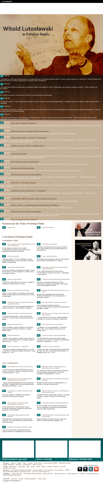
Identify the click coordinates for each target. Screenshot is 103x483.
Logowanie (14, 478)
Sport (27, 466)
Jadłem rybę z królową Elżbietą (15, 267)
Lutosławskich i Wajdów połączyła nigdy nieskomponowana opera (34, 199)
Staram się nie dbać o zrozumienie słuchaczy (19, 313)
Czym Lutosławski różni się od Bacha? (24, 220)
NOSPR (67, 470)
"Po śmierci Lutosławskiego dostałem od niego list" (29, 107)
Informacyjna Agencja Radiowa (32, 473)
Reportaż (56, 466)
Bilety (44, 478)
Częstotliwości (27, 464)
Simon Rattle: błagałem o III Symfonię (24, 123)
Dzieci (14, 468)
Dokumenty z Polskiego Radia (80, 459)
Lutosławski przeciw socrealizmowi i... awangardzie (28, 191)
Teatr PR (62, 466)
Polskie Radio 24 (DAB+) (50, 463)
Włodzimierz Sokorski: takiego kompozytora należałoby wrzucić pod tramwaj (37, 93)
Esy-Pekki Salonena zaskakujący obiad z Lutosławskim (30, 131)
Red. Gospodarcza (38, 470)
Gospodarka (21, 466)
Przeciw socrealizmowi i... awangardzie (18, 346)
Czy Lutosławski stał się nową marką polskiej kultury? (29, 85)
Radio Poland (38, 463)
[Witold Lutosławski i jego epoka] (18, 449)
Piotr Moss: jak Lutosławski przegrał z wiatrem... (20, 427)
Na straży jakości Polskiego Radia (22, 168)
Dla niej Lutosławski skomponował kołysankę (26, 115)
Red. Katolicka (59, 470)
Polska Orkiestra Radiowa (10, 471)
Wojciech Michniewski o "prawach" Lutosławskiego (28, 138)
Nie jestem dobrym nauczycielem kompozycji (54, 302)
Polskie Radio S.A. (44, 471)
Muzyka (49, 466)
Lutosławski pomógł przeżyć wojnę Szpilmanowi (55, 403)
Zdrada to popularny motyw (14, 324)
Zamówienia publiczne (92, 473)
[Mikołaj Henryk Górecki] (88, 236)
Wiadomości (12, 466)
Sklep (39, 478)
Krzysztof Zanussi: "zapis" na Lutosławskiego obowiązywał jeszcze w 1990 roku (19, 379)
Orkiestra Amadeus (25, 471)
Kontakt (21, 478)
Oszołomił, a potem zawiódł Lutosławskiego (26, 211)
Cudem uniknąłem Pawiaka (49, 256)
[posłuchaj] (2, 76)
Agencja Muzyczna (60, 473)
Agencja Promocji (48, 473)
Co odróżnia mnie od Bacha (49, 244)
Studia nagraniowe (72, 473)
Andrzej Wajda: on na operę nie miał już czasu (20, 366)
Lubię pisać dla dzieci (13, 256)
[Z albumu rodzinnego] (51, 449)
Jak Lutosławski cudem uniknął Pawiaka (25, 162)
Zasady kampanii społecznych (12, 475)
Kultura (38, 466)
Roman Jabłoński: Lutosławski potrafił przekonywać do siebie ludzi (17, 403)
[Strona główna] (7, 1)
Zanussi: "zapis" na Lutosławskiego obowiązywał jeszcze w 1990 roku (35, 205)
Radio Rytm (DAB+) (65, 463)
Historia (44, 466)
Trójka (24, 463)
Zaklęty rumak (11, 227)
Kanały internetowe (8, 464)
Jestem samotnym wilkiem (14, 279)
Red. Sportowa (49, 470)
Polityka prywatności (31, 478)
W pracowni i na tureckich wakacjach (23, 183)
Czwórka (30, 463)
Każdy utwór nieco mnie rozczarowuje (52, 324)
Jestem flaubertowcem (13, 335)
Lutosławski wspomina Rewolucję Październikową (56, 279)
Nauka (33, 466)
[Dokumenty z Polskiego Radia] (85, 449)
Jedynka (13, 463)
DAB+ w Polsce (37, 464)
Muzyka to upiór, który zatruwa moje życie (18, 290)
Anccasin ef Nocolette (48, 227)
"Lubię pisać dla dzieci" (19, 154)
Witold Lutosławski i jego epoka (14, 459)
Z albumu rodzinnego (43, 459)
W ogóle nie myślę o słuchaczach (22, 99)
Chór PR (34, 471)
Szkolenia (82, 473)
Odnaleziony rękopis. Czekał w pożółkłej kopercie (28, 146)
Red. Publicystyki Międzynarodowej (21, 470)
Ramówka (18, 464)
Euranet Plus (7, 468)
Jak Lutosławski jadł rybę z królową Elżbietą (26, 174)
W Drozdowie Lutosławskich (20, 77)
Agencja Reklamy (17, 473)
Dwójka (19, 463)
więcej (15, 341)
